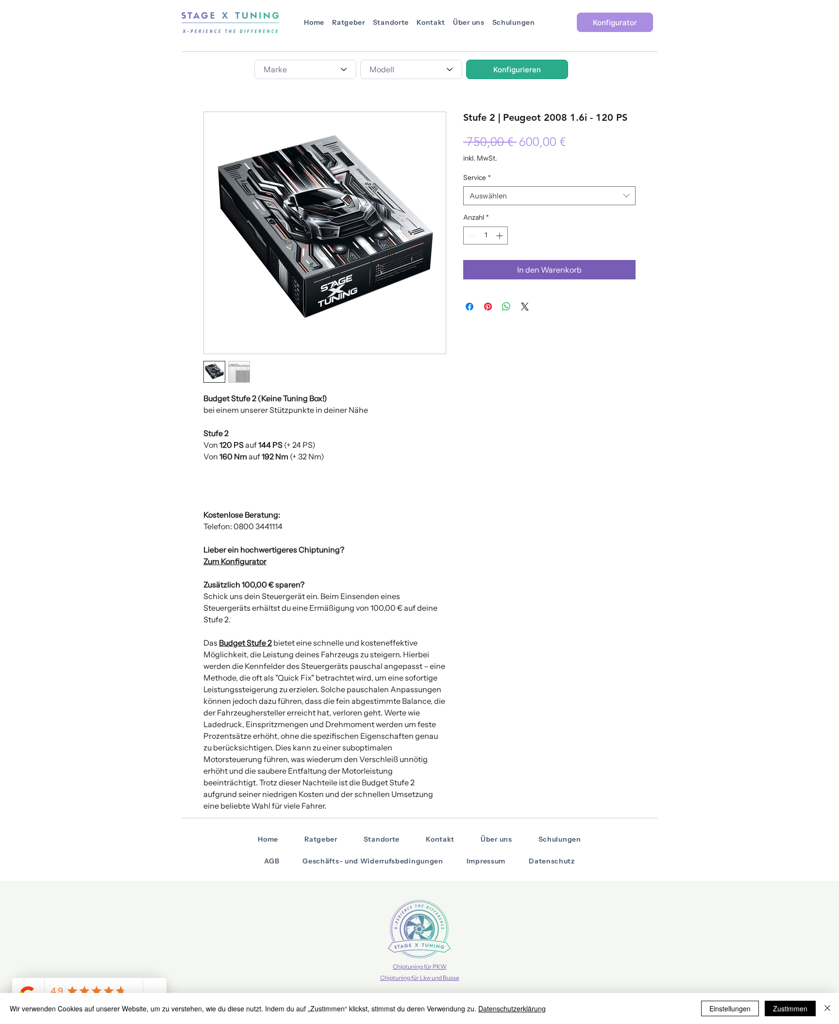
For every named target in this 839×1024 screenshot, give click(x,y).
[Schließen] (827, 1008)
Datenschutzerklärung (512, 1008)
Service (477, 177)
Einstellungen (730, 1008)
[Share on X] (525, 306)
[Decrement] (471, 235)
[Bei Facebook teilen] (469, 306)
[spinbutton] (485, 235)
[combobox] (305, 69)
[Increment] (500, 235)
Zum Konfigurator (235, 561)
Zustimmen (790, 1008)
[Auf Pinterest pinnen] (488, 306)
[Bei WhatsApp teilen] (506, 306)
